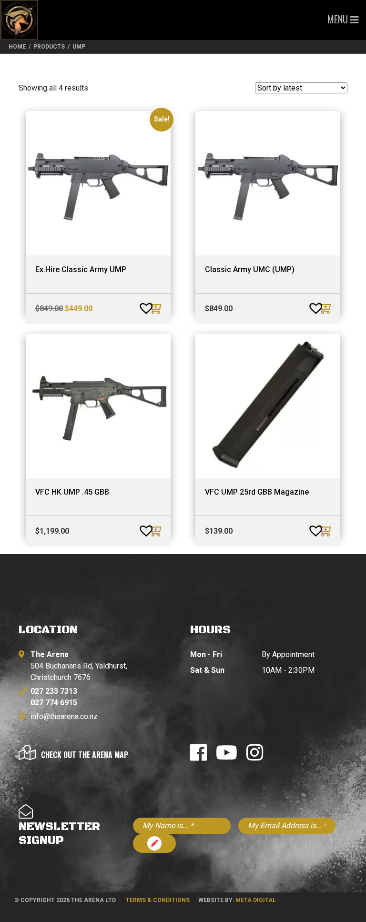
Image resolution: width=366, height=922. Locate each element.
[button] (136, 304)
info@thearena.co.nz (64, 716)
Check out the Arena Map (84, 754)
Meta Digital (255, 900)
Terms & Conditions (158, 900)
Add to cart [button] (156, 308)
